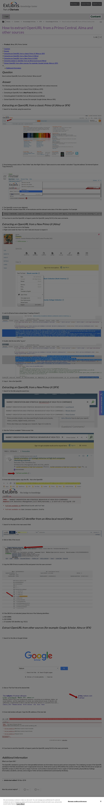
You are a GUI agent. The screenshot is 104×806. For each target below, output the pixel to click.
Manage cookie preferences (77, 801)
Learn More (20, 804)
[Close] (101, 801)
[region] (52, 801)
